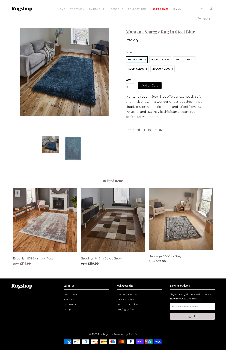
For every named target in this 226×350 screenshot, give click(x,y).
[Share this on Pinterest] (149, 130)
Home (61, 9)
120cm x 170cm (184, 59)
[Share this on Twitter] (138, 129)
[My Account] (211, 9)
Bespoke (117, 9)
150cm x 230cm (137, 68)
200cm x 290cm (162, 68)
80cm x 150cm (160, 59)
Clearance (161, 9)
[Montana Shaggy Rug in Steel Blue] (64, 72)
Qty (128, 80)
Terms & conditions (129, 304)
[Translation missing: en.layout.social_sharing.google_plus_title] (154, 130)
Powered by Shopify (125, 334)
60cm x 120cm (137, 59)
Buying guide (125, 309)
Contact (69, 299)
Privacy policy (125, 299)
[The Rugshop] (27, 9)
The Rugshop (105, 334)
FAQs (67, 309)
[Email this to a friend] (159, 130)
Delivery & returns (128, 294)
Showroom (71, 304)
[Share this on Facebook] (143, 130)
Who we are (71, 294)
